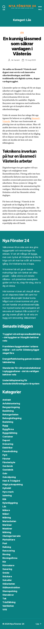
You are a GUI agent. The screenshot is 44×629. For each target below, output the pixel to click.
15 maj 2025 (30, 60)
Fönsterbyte (8, 462)
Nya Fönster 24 (17, 624)
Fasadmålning (9, 451)
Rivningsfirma (9, 558)
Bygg (5, 425)
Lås (22, 33)
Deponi (6, 440)
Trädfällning (9, 602)
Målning (6, 517)
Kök (4, 499)
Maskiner (7, 528)
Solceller (7, 580)
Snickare (7, 576)
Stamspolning (9, 591)
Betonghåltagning (12, 418)
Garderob (7, 466)
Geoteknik (7, 469)
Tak (4, 598)
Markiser (7, 525)
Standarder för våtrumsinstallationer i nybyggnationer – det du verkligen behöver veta (21, 371)
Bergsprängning (11, 407)
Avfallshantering (11, 403)
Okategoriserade (11, 536)
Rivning (6, 554)
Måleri (5, 514)
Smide (5, 572)
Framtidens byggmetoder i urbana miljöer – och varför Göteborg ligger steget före (20, 349)
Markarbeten (9, 521)
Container (7, 436)
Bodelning (7, 422)
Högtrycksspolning (12, 484)
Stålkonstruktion (11, 587)
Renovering (8, 550)
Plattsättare (8, 539)
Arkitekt (6, 400)
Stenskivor (8, 595)
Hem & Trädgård (11, 480)
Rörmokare (8, 565)
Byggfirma (8, 429)
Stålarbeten (8, 584)
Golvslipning (9, 477)
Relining (6, 547)
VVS (4, 609)
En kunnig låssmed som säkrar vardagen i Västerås (22, 46)
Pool (4, 543)
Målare (6, 510)
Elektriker (7, 447)
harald (16, 60)
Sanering (7, 569)
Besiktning (8, 411)
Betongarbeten (10, 414)
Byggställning (9, 433)
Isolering (7, 495)
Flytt (4, 455)
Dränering (7, 444)
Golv (4, 473)
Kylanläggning (10, 503)
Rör (4, 561)
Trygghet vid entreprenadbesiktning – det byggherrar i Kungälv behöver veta (21, 337)
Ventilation (8, 606)
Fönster (6, 458)
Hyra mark (8, 492)
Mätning (6, 532)
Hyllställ (6, 488)
